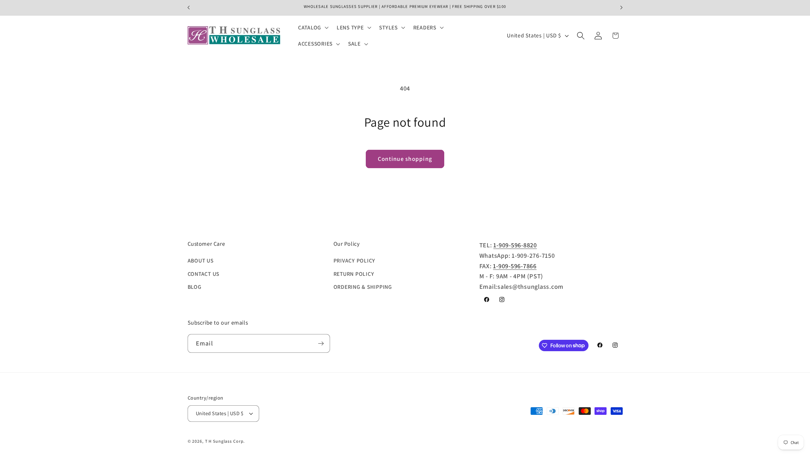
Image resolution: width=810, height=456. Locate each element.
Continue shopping (405, 158)
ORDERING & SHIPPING (362, 286)
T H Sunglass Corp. (225, 441)
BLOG (195, 286)
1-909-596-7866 (515, 266)
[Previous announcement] (189, 7)
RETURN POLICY (353, 273)
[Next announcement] (621, 7)
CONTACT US (204, 273)
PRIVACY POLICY (354, 260)
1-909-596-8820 (515, 245)
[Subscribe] (321, 343)
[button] (312, 27)
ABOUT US (201, 260)
